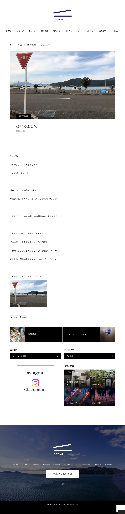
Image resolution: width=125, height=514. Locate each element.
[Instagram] (62, 483)
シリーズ (20, 31)
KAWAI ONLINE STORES (62, 474)
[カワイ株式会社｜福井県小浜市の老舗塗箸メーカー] (62, 15)
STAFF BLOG (23, 116)
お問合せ (115, 31)
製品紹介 (56, 31)
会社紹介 (89, 31)
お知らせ (32, 31)
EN (111, 9)
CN (115, 9)
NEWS (8, 31)
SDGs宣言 (102, 31)
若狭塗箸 (44, 31)
